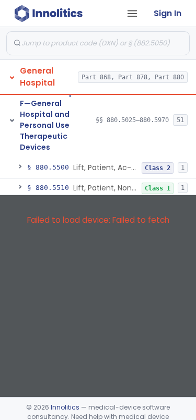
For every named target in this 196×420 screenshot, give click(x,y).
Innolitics (65, 407)
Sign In (167, 13)
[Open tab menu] (132, 13)
